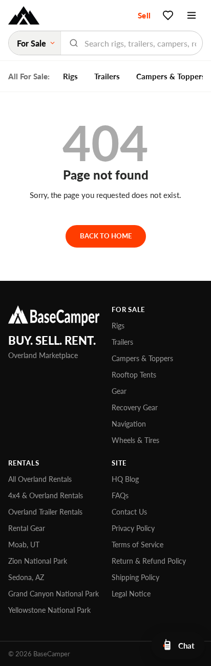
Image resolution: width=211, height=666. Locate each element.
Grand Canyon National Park (53, 593)
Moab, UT (23, 544)
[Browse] (191, 15)
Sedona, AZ (26, 577)
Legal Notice (131, 593)
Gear (119, 391)
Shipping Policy (135, 577)
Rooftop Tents (134, 374)
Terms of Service (137, 544)
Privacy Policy (133, 528)
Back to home (106, 236)
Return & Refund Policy (149, 561)
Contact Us (129, 511)
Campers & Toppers (142, 358)
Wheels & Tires (135, 440)
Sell (144, 15)
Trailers (107, 76)
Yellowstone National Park (49, 610)
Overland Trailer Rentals (45, 511)
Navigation (129, 423)
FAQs (120, 495)
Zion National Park (37, 561)
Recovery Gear (135, 407)
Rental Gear (26, 528)
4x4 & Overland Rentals (45, 495)
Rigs (70, 76)
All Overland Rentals (40, 479)
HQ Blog (125, 479)
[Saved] (168, 15)
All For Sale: (29, 76)
